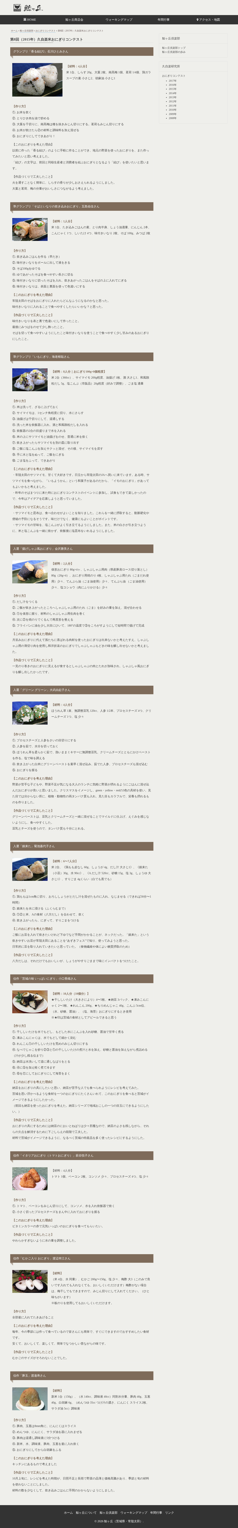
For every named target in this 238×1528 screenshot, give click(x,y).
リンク (169, 1512)
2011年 (173, 105)
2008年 (173, 118)
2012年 (173, 101)
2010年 (173, 109)
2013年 (173, 97)
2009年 (173, 114)
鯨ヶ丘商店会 (74, 19)
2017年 (173, 80)
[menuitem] (29, 19)
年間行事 (164, 19)
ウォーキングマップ (119, 19)
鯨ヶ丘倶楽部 (26, 30)
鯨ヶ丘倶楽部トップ (174, 48)
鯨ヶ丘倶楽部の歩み (174, 52)
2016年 (173, 85)
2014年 (173, 93)
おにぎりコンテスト (46, 30)
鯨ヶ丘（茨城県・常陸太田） (36, 7)
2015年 (173, 89)
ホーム (14, 30)
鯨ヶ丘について (86, 1512)
